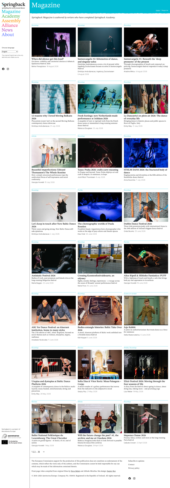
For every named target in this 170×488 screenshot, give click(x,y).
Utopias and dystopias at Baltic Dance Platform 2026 (51, 382)
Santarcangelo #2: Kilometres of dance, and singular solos (98, 60)
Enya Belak (75, 471)
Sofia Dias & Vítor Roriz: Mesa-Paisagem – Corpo (99, 382)
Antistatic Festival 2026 (43, 276)
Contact (131, 465)
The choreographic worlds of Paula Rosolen (96, 225)
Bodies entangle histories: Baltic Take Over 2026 (100, 328)
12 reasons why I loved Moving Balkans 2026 (52, 117)
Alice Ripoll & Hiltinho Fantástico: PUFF (145, 276)
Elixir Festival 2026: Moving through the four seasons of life (144, 382)
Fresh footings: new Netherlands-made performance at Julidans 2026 (98, 117)
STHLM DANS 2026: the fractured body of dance (145, 171)
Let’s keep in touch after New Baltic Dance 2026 (54, 225)
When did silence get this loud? (48, 59)
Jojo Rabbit (130, 327)
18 (39, 452)
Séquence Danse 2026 (135, 435)
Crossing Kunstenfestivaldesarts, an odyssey (96, 277)
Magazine (46, 5)
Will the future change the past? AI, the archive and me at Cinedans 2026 (98, 436)
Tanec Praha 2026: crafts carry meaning (98, 170)
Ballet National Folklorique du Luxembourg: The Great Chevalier (49, 436)
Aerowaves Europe (8, 431)
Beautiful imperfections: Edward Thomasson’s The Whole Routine (49, 171)
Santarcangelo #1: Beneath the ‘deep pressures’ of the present (142, 60)
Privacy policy (133, 468)
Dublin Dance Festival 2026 (138, 224)
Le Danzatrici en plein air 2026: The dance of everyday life (145, 117)
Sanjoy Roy (111, 471)
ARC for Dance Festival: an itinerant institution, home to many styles (50, 328)
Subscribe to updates (136, 461)
